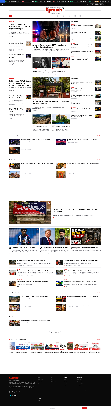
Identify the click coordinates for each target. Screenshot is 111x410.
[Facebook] (12, 392)
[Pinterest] (16, 392)
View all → (99, 135)
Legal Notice (79, 385)
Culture (21, 15)
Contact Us (79, 392)
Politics (66, 15)
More (101, 4)
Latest (42, 15)
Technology (66, 383)
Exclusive (47, 15)
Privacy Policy (52, 408)
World (39, 400)
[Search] (3, 4)
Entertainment (54, 15)
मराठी (92, 4)
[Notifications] (84, 4)
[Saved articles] (81, 4)
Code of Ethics (79, 379)
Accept (84, 408)
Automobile (15, 15)
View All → (98, 339)
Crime (82, 15)
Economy (61, 15)
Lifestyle (65, 387)
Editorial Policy (79, 381)
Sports (77, 15)
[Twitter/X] (19, 392)
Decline (79, 408)
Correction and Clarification (82, 387)
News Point (36, 15)
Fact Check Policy (80, 383)
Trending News (28, 15)
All (10, 15)
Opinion (65, 385)
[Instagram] (10, 392)
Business (72, 15)
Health (87, 15)
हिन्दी (96, 4)
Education (39, 398)
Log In (107, 4)
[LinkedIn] (14, 392)
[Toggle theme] (87, 4)
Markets (65, 381)
